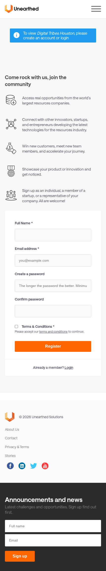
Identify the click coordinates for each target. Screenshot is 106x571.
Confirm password (29, 299)
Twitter (33, 465)
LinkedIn (21, 465)
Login (69, 367)
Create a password (29, 274)
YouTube (45, 465)
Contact (11, 438)
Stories (10, 456)
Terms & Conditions (37, 326)
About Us (12, 429)
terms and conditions (53, 331)
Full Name (22, 223)
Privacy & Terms (17, 447)
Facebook (10, 465)
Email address (26, 249)
